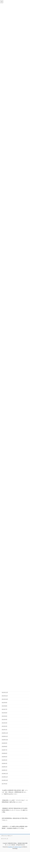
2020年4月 (4, 760)
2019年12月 (5, 773)
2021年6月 (4, 712)
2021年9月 (4, 702)
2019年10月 (5, 780)
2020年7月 (4, 750)
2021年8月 (4, 706)
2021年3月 (4, 723)
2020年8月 (4, 746)
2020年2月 (4, 766)
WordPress (10, 847)
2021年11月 (5, 695)
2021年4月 (4, 719)
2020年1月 (4, 770)
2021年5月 (4, 716)
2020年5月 (4, 756)
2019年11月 (5, 777)
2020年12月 (5, 733)
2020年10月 (5, 739)
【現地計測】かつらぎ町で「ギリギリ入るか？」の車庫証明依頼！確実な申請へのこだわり (15, 801)
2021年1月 (4, 729)
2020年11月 (5, 736)
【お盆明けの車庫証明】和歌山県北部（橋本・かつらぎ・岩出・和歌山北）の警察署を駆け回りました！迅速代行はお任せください (15, 792)
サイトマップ (4, 838)
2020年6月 (4, 753)
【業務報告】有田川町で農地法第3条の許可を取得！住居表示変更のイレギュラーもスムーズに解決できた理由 (15, 810)
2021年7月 (4, 709)
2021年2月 (4, 726)
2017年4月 (4, 783)
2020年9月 (4, 743)
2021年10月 (5, 699)
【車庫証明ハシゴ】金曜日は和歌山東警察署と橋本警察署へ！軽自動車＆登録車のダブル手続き (15, 827)
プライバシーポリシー (6, 835)
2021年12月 (5, 692)
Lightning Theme (17, 847)
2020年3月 (4, 763)
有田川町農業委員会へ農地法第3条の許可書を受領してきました (15, 819)
